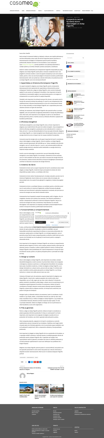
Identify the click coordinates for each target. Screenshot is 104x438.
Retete (76, 430)
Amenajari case (69, 135)
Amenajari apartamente (71, 134)
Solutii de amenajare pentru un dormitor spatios (40, 397)
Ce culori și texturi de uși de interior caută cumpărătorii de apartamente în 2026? (79, 117)
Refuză (52, 222)
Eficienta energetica (30, 357)
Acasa (23, 10)
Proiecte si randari (78, 412)
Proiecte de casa (56, 429)
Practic (40, 10)
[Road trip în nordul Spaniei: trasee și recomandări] (69, 110)
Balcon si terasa (35, 412)
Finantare (55, 430)
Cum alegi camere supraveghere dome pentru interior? (79, 95)
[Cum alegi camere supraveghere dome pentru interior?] (69, 96)
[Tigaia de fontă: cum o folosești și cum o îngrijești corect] (69, 103)
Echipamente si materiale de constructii (83, 414)
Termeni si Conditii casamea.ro (38, 433)
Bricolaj (54, 411)
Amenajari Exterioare (31, 10)
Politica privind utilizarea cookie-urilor (39, 428)
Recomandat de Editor (68, 10)
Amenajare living (56, 416)
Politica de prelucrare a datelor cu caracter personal (40, 431)
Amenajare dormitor (57, 417)
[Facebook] (91, 11)
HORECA (36, 357)
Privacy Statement (86, 10)
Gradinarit (34, 414)
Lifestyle (58, 10)
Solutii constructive (48, 10)
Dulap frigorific (22, 357)
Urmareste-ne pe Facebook (74, 83)
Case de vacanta (69, 137)
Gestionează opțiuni (63, 222)
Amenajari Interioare (14, 10)
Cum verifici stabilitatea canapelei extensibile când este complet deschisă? (79, 124)
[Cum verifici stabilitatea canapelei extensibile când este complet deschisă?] (69, 125)
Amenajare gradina (35, 411)
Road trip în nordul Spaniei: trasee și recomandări (79, 109)
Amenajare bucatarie (70, 17)
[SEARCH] (83, 58)
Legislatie (55, 432)
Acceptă (40, 222)
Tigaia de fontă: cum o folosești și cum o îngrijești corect (79, 102)
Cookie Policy (77, 10)
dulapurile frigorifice (28, 64)
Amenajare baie (56, 414)
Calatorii (76, 432)
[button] (68, 213)
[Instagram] (93, 11)
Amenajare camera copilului (58, 419)
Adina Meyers (69, 27)
